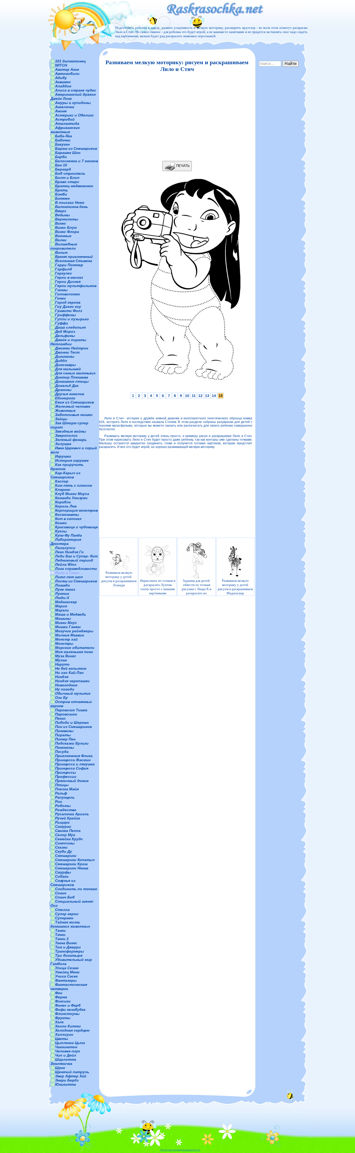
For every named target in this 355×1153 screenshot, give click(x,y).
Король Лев (65, 506)
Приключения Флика (74, 756)
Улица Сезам (66, 968)
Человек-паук (67, 1051)
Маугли (62, 610)
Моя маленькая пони (74, 652)
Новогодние (66, 685)
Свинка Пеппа (68, 831)
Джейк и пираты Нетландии (68, 342)
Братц (61, 190)
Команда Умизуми (71, 498)
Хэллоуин (64, 1034)
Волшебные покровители (63, 246)
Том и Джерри (68, 947)
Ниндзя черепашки (72, 681)
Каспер (61, 481)
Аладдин (63, 86)
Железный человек (72, 406)
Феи (58, 993)
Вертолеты (66, 219)
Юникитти (65, 1084)
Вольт (61, 252)
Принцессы (65, 772)
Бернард (63, 169)
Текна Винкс (66, 943)
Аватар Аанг (67, 69)
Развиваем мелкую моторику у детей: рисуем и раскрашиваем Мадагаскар (235, 587)
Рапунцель (65, 797)
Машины (63, 618)
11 (194, 396)
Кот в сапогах (68, 519)
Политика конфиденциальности (180, 1149)
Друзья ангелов (69, 394)
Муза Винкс (65, 656)
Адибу (61, 78)
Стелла (62, 910)
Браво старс (67, 182)
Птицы (62, 785)
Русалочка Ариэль (72, 814)
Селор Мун (65, 835)
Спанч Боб (65, 897)
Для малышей (68, 369)
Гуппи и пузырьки (72, 319)
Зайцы (61, 419)
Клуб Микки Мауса (72, 494)
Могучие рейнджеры (74, 631)
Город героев (67, 302)
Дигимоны (64, 356)
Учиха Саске (66, 976)
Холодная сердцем (72, 1030)
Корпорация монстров (76, 510)
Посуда (62, 752)
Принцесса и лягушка (75, 764)
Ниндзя (61, 677)
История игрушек (72, 460)
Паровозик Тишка (71, 710)
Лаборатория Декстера (65, 541)
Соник (60, 893)
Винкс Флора (67, 232)
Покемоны (64, 747)
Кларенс (62, 489)
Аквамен (62, 82)
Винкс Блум (66, 227)
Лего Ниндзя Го (69, 552)
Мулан (61, 660)
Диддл (61, 361)
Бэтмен (62, 198)
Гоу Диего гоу (68, 306)
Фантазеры (66, 980)
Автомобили (67, 73)
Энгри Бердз (66, 1080)
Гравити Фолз (68, 311)
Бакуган (62, 144)
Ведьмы (62, 215)
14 (214, 396)
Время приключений (74, 257)
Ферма (61, 997)
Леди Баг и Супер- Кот (76, 556)
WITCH (61, 65)
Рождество (65, 810)
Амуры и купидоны (73, 103)
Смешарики (65, 856)
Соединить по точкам (76, 889)
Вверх (60, 211)
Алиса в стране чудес (75, 90)
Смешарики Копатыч (75, 860)
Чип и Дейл (65, 1055)
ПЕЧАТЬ (182, 166)
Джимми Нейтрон (71, 348)
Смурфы (63, 872)
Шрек (60, 1068)
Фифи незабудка (70, 1009)
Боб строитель (70, 173)
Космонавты (67, 514)
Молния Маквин (69, 635)
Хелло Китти (68, 1026)
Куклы (61, 531)
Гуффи (61, 323)
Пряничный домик (72, 781)
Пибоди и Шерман (72, 722)
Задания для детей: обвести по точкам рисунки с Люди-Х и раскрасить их (196, 587)
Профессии (65, 776)
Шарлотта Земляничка (63, 1061)
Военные (63, 236)
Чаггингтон (66, 1047)
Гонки (60, 298)
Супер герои (66, 914)
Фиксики (63, 1001)
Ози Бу (61, 697)
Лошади (62, 585)
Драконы (63, 390)
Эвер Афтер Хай (70, 1076)
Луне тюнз (65, 589)
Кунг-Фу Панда (68, 535)
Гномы (61, 290)
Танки (60, 930)
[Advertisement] (175, 116)
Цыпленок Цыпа (70, 1043)
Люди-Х (62, 598)
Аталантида (67, 123)
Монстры (64, 643)
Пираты (63, 735)
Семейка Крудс (69, 839)
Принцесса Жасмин (72, 760)
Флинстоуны (67, 1014)
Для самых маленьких (75, 373)
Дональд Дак (66, 385)
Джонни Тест (67, 352)
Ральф (61, 793)
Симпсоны (65, 843)
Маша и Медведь (70, 614)
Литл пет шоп (69, 577)
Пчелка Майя (67, 789)
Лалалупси (65, 548)
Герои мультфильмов (75, 286)
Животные (65, 410)
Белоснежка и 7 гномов (76, 161)
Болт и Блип (67, 177)
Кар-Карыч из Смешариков (65, 475)
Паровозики (66, 714)
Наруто (62, 664)
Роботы (63, 806)
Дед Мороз (65, 331)
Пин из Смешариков (73, 727)
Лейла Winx (65, 564)
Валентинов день (71, 207)
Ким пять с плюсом (73, 485)
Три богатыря (68, 955)
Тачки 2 (62, 939)
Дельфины (65, 336)
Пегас (60, 718)
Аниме (61, 111)
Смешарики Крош (71, 864)
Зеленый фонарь (71, 440)
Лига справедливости (76, 568)
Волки (61, 240)
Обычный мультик (72, 693)
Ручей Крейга (67, 818)
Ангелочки (64, 107)
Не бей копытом (70, 668)
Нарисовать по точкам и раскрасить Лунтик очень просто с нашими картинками (157, 587)
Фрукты (62, 1018)
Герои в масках (69, 277)
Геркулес (63, 273)
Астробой (65, 119)
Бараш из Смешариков (76, 148)
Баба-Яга (63, 136)
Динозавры (65, 365)
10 (187, 396)
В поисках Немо (69, 202)
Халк (59, 1022)
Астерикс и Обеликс (74, 115)
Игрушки (63, 456)
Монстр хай (66, 639)
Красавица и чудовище (76, 527)
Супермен (64, 918)
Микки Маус (66, 623)
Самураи (63, 826)
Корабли (63, 502)
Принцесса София (71, 768)
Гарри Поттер (69, 265)
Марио (61, 606)
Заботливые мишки (74, 415)
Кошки (61, 523)
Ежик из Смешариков (74, 402)
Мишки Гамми (68, 627)
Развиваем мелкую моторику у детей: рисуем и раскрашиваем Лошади (118, 579)
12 (200, 396)
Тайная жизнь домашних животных (70, 924)
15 (221, 396)
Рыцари (62, 822)
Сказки (61, 847)
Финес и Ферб (68, 1005)
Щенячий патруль (72, 1072)
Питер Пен (65, 739)
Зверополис (66, 435)
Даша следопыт (70, 327)
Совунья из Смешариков (62, 882)
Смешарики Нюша (71, 868)
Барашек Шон (67, 153)
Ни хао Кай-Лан (69, 672)
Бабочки (62, 140)
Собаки (62, 876)
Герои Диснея (68, 281)
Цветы (61, 1039)
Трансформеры (69, 951)
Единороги (65, 398)
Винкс (60, 223)
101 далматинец (70, 61)
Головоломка (67, 294)
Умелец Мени (67, 972)
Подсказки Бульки (72, 743)
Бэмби (61, 194)
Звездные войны (70, 431)
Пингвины (64, 731)
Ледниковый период (74, 560)
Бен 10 (61, 165)
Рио (58, 801)
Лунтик (62, 593)
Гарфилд (63, 269)
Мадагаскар (66, 602)
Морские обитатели (74, 648)
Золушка (63, 444)
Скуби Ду (63, 851)
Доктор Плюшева (71, 377)
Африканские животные (65, 130)
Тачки (60, 935)
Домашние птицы (72, 381)
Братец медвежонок (74, 186)
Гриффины (65, 315)
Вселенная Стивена (73, 261)
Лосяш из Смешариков (76, 581)
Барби (61, 157)
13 (207, 396)
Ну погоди (64, 689)
